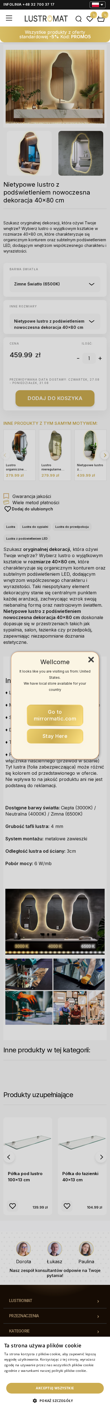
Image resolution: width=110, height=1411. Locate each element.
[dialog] (55, 1374)
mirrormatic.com (55, 715)
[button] (55, 1401)
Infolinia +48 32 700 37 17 (28, 4)
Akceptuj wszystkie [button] (55, 1388)
